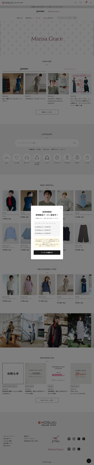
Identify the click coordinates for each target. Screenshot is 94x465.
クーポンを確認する (47, 252)
